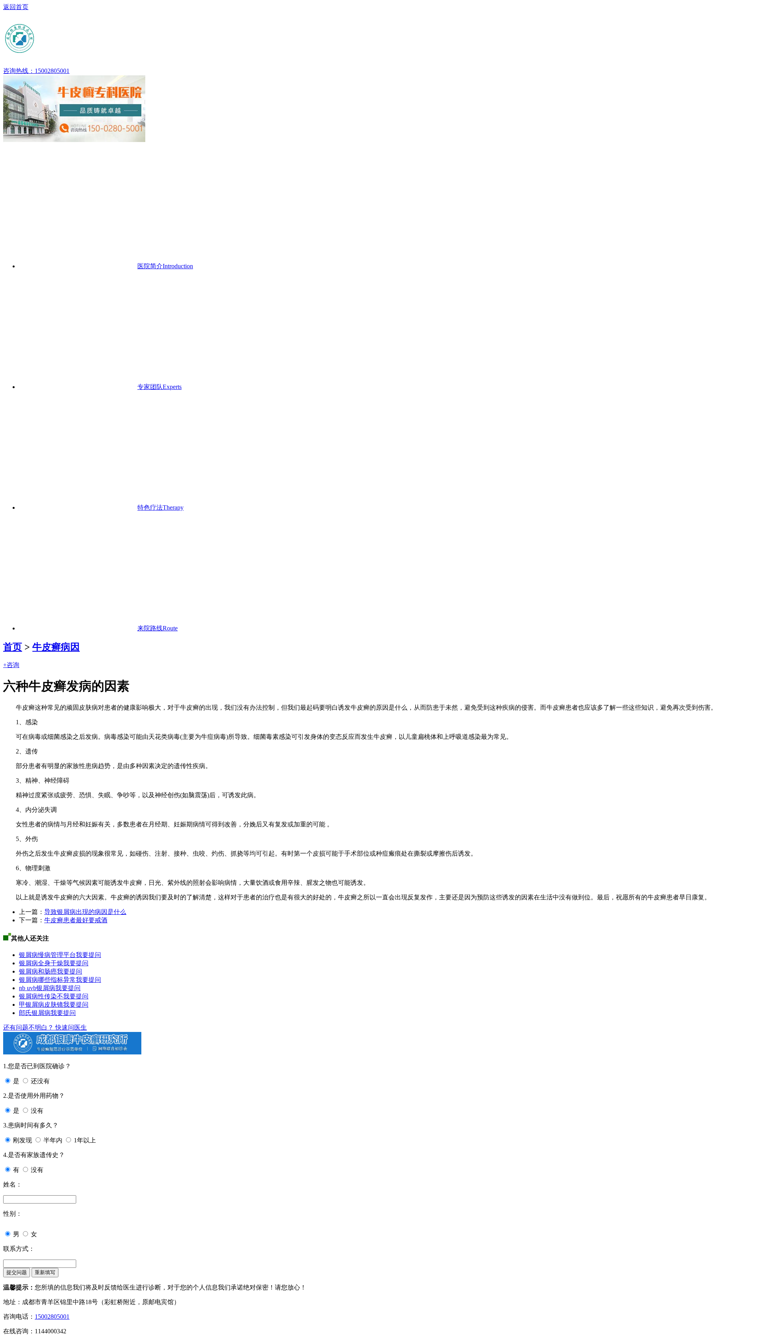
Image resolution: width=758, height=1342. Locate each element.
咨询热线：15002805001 (36, 70)
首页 (12, 647)
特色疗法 (160, 507)
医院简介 (165, 266)
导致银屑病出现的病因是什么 (85, 911)
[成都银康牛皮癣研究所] (80, 51)
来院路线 (157, 628)
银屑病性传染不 (41, 996)
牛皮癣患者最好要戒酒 (75, 920)
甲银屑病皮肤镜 (41, 1004)
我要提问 (88, 954)
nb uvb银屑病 (37, 988)
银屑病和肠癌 (38, 971)
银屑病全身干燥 (41, 963)
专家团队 (159, 386)
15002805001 (52, 1316)
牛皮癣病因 (56, 647)
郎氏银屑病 (35, 1012)
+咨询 (11, 665)
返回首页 (15, 7)
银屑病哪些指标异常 (47, 979)
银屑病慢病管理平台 (47, 954)
